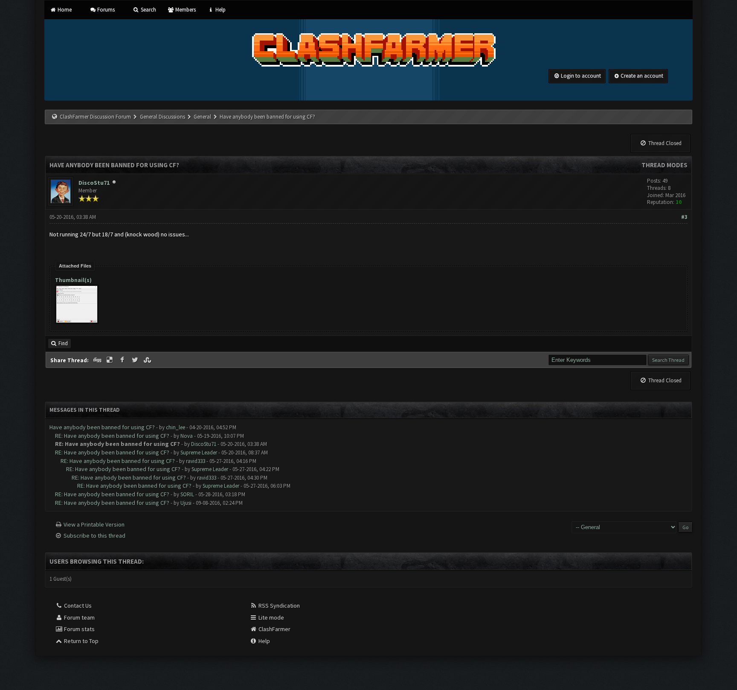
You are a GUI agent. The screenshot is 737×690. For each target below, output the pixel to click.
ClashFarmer (273, 629)
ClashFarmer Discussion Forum (95, 116)
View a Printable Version (94, 524)
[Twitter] (136, 360)
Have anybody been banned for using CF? (102, 427)
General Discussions (163, 116)
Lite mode (270, 617)
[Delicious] (110, 360)
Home (63, 9)
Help (219, 9)
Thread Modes (664, 165)
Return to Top (81, 641)
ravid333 (195, 461)
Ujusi (186, 503)
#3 (684, 217)
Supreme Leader (198, 452)
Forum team (79, 617)
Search (147, 9)
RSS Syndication (278, 605)
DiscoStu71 (94, 182)
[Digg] (98, 360)
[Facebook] (123, 360)
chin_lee (175, 427)
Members (185, 9)
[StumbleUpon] (148, 360)
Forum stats (79, 629)
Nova (186, 436)
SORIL (187, 494)
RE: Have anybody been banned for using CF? (112, 436)
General (203, 116)
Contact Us (77, 605)
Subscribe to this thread (94, 535)
